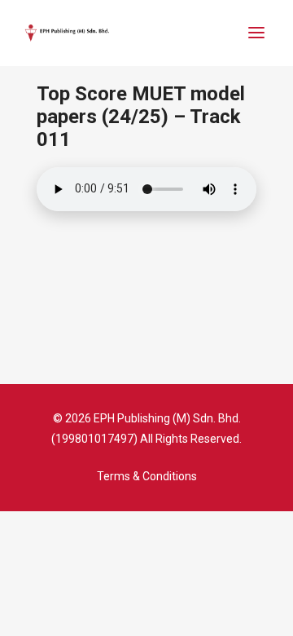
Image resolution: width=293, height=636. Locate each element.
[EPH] (67, 33)
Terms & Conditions (147, 476)
